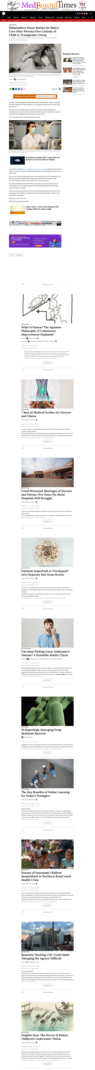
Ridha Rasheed (28, 737)
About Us (16, 17)
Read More (47, 362)
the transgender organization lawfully (34, 169)
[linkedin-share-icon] (19, 89)
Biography (33, 17)
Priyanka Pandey (21, 79)
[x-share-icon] (13, 89)
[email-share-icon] (21, 89)
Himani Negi (32, 338)
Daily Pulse (68, 17)
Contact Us (24, 17)
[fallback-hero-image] (67, 59)
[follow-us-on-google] (59, 89)
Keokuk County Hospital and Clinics (52, 511)
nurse (11, 255)
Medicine (77, 17)
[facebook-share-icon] (16, 89)
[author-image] (15, 79)
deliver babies (60, 515)
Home (9, 17)
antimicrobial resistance (51, 747)
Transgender (19, 255)
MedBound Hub (49, 17)
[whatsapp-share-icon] (10, 89)
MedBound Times (34, 962)
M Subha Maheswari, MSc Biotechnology (42, 341)
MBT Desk (32, 420)
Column (40, 17)
